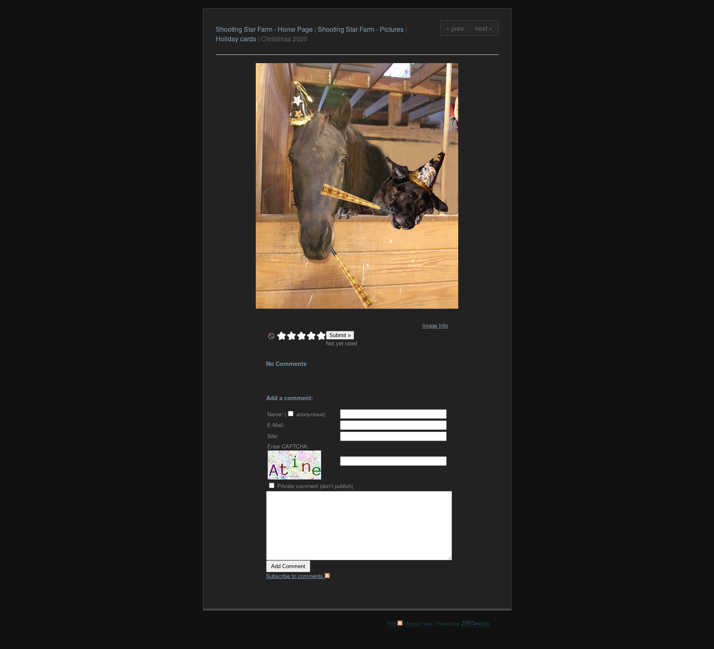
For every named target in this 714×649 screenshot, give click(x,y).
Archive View (419, 623)
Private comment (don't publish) (314, 486)
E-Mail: (275, 425)
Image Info (435, 325)
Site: (272, 436)
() (305, 414)
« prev (455, 28)
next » (484, 28)
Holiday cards (236, 38)
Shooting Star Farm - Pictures (361, 29)
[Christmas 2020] (357, 306)
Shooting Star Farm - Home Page (264, 29)
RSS (392, 623)
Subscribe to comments (295, 576)
